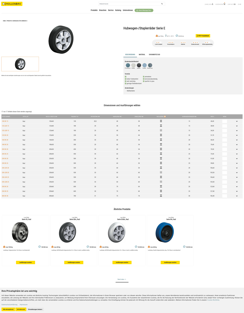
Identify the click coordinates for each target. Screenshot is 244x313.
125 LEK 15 (5, 126)
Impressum (24, 304)
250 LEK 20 (5, 168)
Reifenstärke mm (95, 116)
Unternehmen (128, 10)
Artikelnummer (6, 116)
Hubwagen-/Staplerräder (19, 21)
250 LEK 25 (5, 177)
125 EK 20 (5, 135)
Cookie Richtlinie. (213, 300)
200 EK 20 (5, 149)
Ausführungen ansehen (25, 262)
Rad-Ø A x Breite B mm (51, 116)
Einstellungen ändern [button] (35, 309)
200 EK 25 (5, 154)
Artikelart (25, 116)
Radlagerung (160, 116)
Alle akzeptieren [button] (8, 309)
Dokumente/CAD (154, 54)
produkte (9, 21)
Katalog (118, 10)
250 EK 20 (5, 186)
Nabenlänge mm (117, 116)
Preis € (212, 116)
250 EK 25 (5, 191)
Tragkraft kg (74, 116)
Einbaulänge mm (139, 116)
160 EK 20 (5, 140)
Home (4, 21)
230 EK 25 (5, 163)
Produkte (94, 10)
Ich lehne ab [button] (21, 309)
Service (111, 10)
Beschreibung (130, 54)
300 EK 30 (5, 196)
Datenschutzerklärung (9, 304)
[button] (144, 10)
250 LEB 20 (5, 172)
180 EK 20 (5, 144)
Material (142, 54)
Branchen (102, 10)
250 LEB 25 (5, 182)
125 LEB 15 (5, 130)
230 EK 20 (5, 158)
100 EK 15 (5, 121)
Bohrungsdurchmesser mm (189, 116)
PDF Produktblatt (203, 36)
